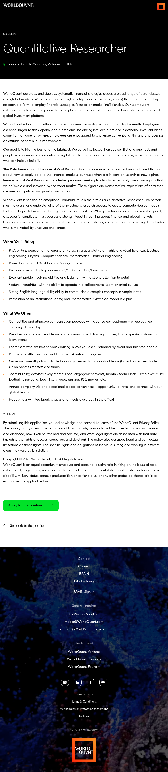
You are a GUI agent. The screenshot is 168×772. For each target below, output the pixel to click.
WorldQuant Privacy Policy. (139, 423)
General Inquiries (84, 606)
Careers (84, 566)
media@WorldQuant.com (84, 622)
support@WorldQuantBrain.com (84, 629)
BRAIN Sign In (84, 592)
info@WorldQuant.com (84, 614)
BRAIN (84, 574)
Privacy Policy (84, 694)
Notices (84, 716)
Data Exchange (84, 581)
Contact (84, 559)
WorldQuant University (84, 659)
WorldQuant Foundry (84, 667)
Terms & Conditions (84, 701)
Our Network (84, 643)
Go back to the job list (27, 526)
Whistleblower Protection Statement (84, 709)
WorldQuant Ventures (84, 652)
